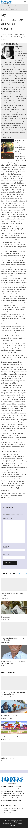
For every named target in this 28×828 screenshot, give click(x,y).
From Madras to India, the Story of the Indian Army (13, 662)
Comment (7, 519)
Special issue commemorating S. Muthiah (13, 595)
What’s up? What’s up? (9, 737)
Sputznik (13, 825)
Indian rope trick (7, 758)
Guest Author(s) (7, 35)
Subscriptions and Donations (14, 808)
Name (6, 547)
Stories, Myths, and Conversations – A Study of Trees (13, 693)
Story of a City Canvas (9, 715)
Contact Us (7, 813)
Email (6, 555)
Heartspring (5, 617)
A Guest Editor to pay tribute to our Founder (12, 639)
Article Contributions (11, 811)
